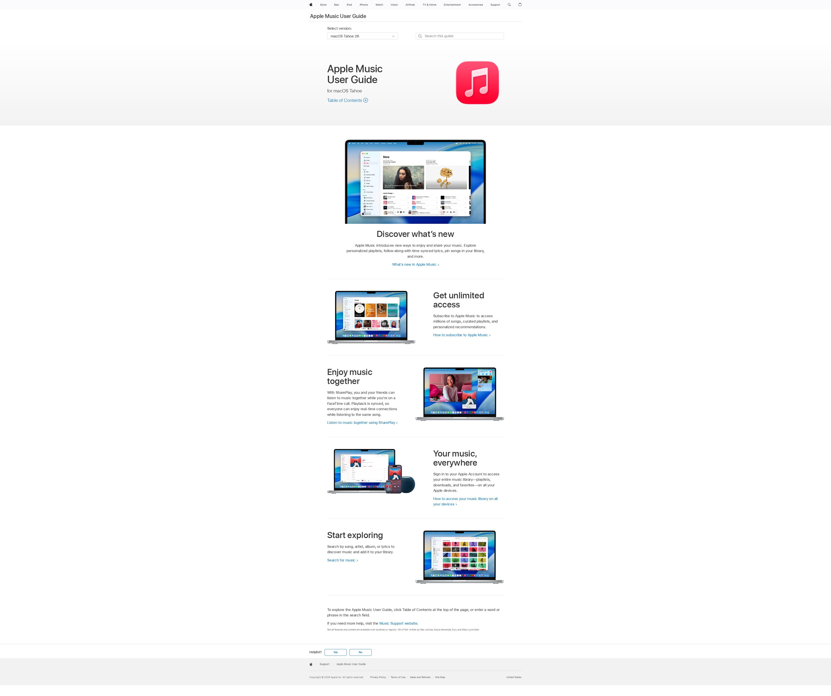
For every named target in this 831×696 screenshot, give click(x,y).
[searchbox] (460, 36)
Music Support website (398, 623)
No (360, 652)
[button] (509, 5)
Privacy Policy (378, 677)
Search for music (341, 560)
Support (324, 664)
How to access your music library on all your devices (465, 501)
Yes (335, 652)
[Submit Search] (420, 36)
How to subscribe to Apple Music (460, 335)
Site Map (440, 677)
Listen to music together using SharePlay (361, 422)
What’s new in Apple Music (414, 264)
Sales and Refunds (420, 677)
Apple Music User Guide (338, 16)
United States (514, 677)
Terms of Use (398, 677)
